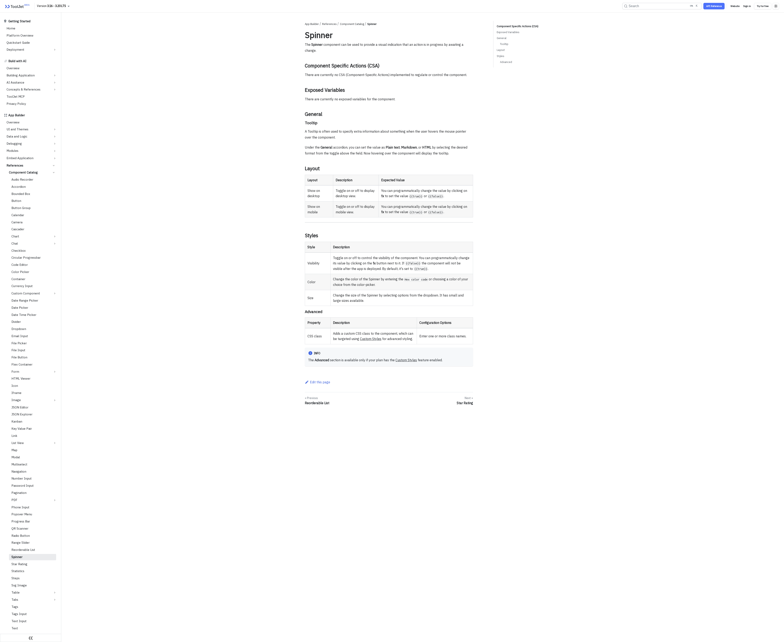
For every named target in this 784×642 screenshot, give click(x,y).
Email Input (19, 336)
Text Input (19, 621)
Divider (16, 322)
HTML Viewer (20, 378)
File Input (18, 350)
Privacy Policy (16, 104)
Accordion (18, 187)
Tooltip (504, 44)
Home (11, 28)
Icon (14, 386)
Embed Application (20, 158)
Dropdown (18, 329)
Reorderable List (23, 550)
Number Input (21, 478)
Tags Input (19, 614)
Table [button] (15, 592)
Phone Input (20, 507)
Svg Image (19, 585)
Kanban (16, 421)
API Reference (714, 6)
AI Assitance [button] (15, 82)
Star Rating (19, 564)
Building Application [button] (21, 75)
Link (14, 436)
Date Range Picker (24, 300)
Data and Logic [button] (17, 136)
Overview (13, 68)
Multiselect (19, 464)
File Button (19, 357)
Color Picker (20, 272)
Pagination (19, 493)
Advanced (506, 62)
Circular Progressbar (26, 257)
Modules (12, 151)
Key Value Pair (21, 429)
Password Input (22, 486)
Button (16, 201)
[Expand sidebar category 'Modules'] (54, 151)
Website (735, 6)
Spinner (16, 557)
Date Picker (19, 308)
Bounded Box (20, 194)
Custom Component (25, 293)
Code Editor (19, 265)
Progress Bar (20, 521)
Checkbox (18, 251)
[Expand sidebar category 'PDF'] (54, 500)
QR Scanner (19, 528)
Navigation (18, 471)
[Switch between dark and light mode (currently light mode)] (776, 6)
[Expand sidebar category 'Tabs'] (54, 599)
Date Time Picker (23, 315)
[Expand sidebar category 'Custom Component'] (54, 293)
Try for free (762, 6)
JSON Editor (19, 407)
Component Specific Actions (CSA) (517, 26)
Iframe (16, 393)
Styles (500, 56)
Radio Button (20, 536)
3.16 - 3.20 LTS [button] (56, 6)
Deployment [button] (15, 49)
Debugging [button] (14, 143)
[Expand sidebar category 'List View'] (54, 443)
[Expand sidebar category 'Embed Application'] (54, 158)
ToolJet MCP (16, 96)
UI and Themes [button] (17, 129)
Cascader (17, 229)
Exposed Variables (508, 32)
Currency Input (22, 286)
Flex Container (21, 364)
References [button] (15, 165)
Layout (501, 50)
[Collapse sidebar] (30, 638)
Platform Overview (20, 35)
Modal (15, 457)
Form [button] (15, 372)
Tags (14, 607)
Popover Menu (21, 514)
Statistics (17, 571)
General (501, 38)
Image (16, 400)
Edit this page (320, 382)
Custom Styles (370, 339)
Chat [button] (14, 243)
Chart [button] (15, 236)
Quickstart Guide (18, 43)
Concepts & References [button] (23, 89)
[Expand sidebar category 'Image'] (54, 400)
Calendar (17, 215)
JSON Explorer (21, 414)
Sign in (747, 6)
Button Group (21, 208)
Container (18, 279)
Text (14, 628)
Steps (15, 578)
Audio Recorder (22, 179)
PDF (14, 500)
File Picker (19, 343)
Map (14, 450)
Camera (16, 222)
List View (17, 443)
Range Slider (20, 543)
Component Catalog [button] (23, 172)
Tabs (14, 600)
